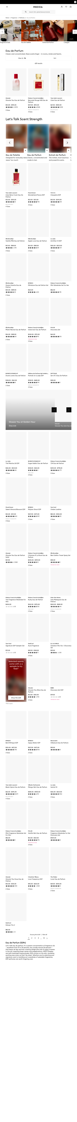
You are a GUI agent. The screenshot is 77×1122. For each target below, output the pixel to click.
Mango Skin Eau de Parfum (37, 787)
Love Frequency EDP (35, 879)
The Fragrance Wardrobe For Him (16, 601)
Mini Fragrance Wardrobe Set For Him (16, 834)
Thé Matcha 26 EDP (12, 463)
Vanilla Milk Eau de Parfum (15, 241)
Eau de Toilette (26, 42)
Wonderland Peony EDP (36, 195)
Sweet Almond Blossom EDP (15, 509)
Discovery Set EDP (57, 690)
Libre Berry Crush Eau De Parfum (14, 196)
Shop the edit (16, 698)
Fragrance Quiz (5, 42)
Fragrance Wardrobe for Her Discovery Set (60, 834)
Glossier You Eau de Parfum (15, 100)
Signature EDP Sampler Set (15, 646)
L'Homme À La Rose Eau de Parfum (37, 556)
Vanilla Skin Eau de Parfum (37, 833)
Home (7, 17)
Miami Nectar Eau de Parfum (16, 330)
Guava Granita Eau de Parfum (13, 286)
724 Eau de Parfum (57, 463)
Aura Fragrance (33, 646)
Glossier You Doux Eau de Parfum (14, 880)
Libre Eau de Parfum (58, 100)
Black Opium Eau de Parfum (15, 787)
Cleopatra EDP (56, 195)
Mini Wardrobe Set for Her (60, 285)
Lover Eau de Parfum (58, 879)
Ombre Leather (56, 509)
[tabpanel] (38, 498)
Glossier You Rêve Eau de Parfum (37, 691)
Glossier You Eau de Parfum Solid (15, 556)
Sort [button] (55, 58)
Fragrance (14, 17)
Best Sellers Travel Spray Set (60, 555)
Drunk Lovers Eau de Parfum (16, 376)
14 (44, 938)
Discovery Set (55, 330)
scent (47, 949)
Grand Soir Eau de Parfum (37, 330)
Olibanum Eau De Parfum (59, 743)
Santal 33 (54, 787)
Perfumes (22, 17)
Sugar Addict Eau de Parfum (38, 463)
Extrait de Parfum (48, 42)
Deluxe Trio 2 (10, 925)
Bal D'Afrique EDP (12, 743)
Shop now (12, 425)
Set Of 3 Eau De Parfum (59, 376)
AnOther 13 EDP (56, 241)
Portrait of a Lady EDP (36, 376)
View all (44, 934)
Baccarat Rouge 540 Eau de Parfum (38, 101)
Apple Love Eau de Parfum (37, 241)
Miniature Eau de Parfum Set (38, 285)
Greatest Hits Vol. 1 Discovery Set (61, 647)
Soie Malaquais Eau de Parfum (58, 601)
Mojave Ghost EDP (34, 509)
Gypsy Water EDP (34, 743)
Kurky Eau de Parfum (35, 600)
